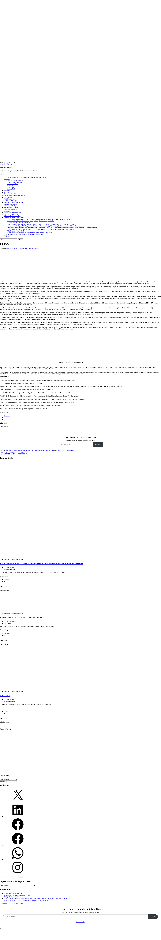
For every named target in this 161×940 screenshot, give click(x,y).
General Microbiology (10, 200)
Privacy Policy (11, 189)
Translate (13, 781)
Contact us (10, 185)
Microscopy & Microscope (11, 207)
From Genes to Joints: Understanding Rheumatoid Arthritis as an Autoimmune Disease (41, 563)
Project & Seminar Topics (11, 214)
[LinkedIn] (18, 816)
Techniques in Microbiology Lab (43, 450)
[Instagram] (18, 874)
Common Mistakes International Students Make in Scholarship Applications (29, 232)
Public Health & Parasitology (12, 216)
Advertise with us (12, 184)
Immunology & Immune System (13, 202)
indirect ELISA (71, 450)
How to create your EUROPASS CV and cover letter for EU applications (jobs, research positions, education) (39, 219)
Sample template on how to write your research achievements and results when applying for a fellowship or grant (40, 224)
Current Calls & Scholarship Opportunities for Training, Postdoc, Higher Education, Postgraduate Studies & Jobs (40, 229)
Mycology (7, 211)
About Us (7, 179)
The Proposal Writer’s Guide (15, 231)
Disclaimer (10, 187)
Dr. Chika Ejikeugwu (31, 248)
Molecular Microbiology (11, 209)
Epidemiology (8, 197)
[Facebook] (18, 831)
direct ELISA (62, 450)
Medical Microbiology (10, 206)
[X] (18, 802)
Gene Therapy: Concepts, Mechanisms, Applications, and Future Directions (26, 900)
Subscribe (98, 444)
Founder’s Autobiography (15, 180)
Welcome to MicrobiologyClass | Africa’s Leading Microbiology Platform (25, 177)
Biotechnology (8, 192)
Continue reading (80, 922)
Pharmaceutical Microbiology (12, 212)
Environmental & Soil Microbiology (14, 195)
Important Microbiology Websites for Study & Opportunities (25, 234)
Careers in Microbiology (11, 194)
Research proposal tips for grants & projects (20, 222)
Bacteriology (7, 190)
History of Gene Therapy (11, 897)
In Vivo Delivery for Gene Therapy (14, 893)
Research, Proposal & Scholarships (14, 217)
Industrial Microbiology (11, 204)
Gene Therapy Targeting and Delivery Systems (17, 895)
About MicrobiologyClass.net (16, 182)
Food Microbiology (9, 199)
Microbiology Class (6, 167)
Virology (6, 236)
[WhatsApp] (18, 859)
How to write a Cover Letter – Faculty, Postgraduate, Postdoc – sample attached (30, 221)
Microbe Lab (29, 450)
